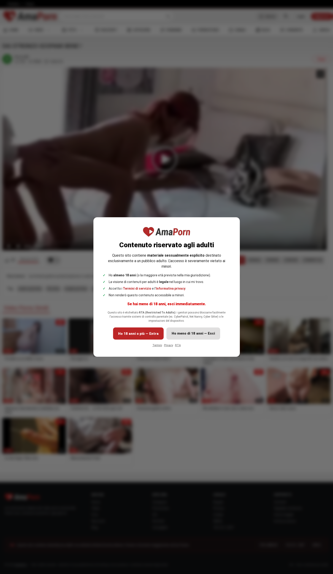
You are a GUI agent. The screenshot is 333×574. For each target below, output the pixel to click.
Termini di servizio (137, 288)
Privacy (168, 345)
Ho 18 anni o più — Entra (138, 334)
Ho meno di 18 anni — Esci (193, 333)
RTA (178, 345)
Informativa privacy (170, 288)
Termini (157, 345)
